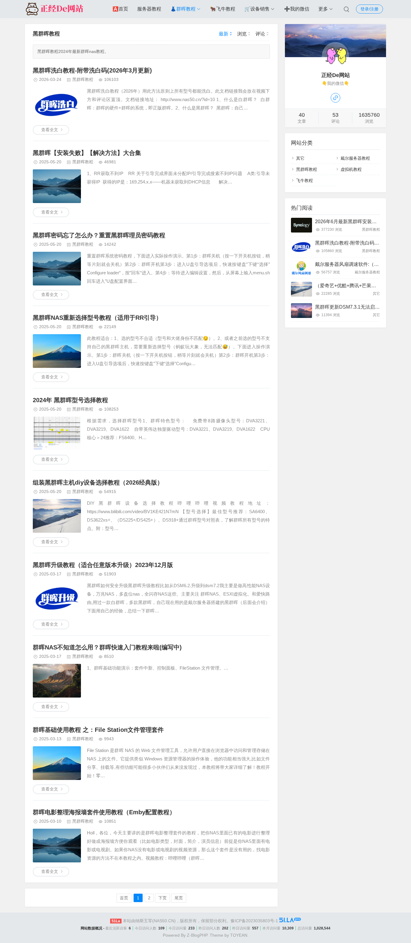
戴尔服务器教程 (355, 158)
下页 (162, 897)
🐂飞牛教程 (222, 8)
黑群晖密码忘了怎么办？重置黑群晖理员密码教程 (99, 235)
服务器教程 (149, 8)
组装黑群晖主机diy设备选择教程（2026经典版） (98, 482)
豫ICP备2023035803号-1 (254, 920)
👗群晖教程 (183, 8)
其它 (300, 158)
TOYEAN (238, 935)
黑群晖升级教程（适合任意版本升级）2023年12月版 (103, 565)
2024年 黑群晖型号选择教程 (70, 400)
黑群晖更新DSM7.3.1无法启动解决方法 (357, 307)
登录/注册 (369, 9)
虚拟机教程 (351, 169)
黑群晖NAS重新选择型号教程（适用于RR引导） (97, 317)
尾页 (179, 897)
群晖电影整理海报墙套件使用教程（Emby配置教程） (104, 812)
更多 (323, 8)
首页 (124, 897)
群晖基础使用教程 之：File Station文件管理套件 (98, 729)
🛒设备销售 (257, 8)
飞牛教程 (304, 180)
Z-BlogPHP (197, 935)
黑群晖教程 (82, 79)
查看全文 (49, 129)
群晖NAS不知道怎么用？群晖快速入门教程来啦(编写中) (107, 647)
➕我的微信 (296, 8)
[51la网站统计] (290, 920)
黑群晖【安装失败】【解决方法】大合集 (87, 152)
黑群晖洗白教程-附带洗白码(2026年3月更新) (92, 70)
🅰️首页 (120, 8)
